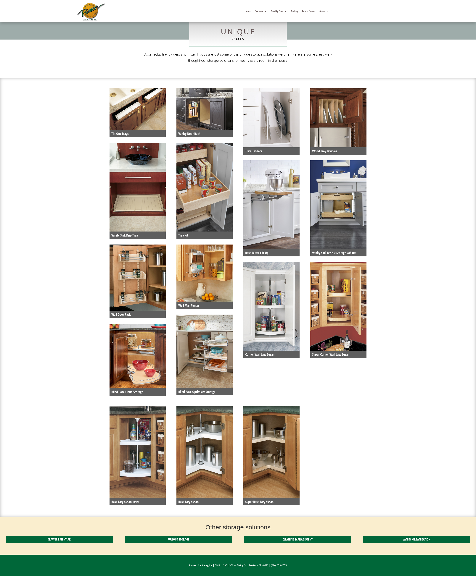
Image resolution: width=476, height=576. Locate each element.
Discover (259, 11)
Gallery (294, 11)
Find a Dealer (308, 11)
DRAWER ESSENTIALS (59, 539)
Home (248, 11)
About (322, 11)
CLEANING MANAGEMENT (298, 539)
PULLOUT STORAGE (178, 539)
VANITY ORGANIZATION (416, 539)
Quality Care (277, 11)
